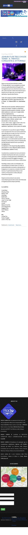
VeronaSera (9, 242)
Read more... (19, 225)
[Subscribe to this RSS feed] (25, 51)
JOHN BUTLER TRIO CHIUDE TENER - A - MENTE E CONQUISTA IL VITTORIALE (14, 58)
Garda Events (11, 225)
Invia (3, 509)
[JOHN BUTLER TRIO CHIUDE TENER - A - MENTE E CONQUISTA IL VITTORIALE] (14, 81)
